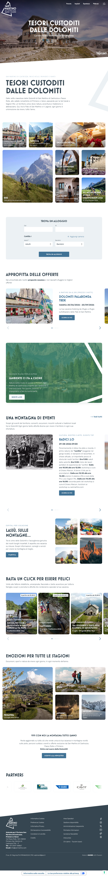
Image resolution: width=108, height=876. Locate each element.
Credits (33, 838)
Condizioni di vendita (38, 834)
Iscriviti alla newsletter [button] (54, 756)
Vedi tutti (98, 417)
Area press (67, 838)
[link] (69, 3)
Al (56, 226)
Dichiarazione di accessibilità (41, 830)
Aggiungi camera (77, 236)
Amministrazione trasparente (73, 826)
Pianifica (12, 555)
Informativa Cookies (37, 819)
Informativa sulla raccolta (34, 873)
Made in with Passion (92, 855)
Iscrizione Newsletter (70, 834)
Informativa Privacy (37, 826)
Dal (25, 226)
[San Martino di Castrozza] (8, 8)
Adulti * (26, 240)
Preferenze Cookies (37, 822)
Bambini (58, 240)
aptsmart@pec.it (39, 855)
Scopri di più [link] (67, 318)
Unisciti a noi (17, 397)
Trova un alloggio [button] (54, 254)
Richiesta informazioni (71, 830)
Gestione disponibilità (70, 822)
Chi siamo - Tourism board (72, 842)
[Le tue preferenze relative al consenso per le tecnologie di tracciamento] (104, 872)
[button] (104, 3)
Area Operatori (68, 819)
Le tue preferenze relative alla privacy (63, 873)
